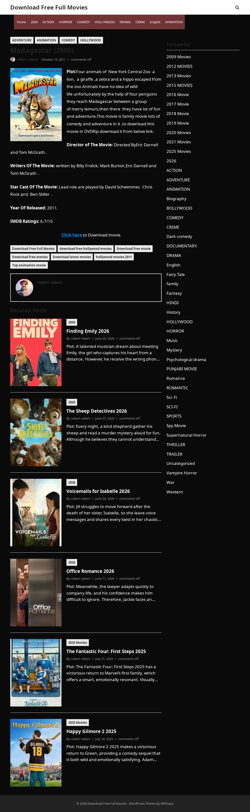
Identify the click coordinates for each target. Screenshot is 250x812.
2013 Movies (179, 75)
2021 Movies (179, 142)
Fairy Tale (176, 274)
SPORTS (174, 416)
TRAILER (175, 454)
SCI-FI (172, 407)
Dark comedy (179, 236)
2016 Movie (178, 94)
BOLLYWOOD (179, 208)
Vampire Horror (182, 473)
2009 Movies (179, 56)
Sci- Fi (172, 397)
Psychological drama (186, 359)
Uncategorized (181, 463)
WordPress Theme (142, 803)
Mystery (174, 350)
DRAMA (174, 255)
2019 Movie (178, 123)
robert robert (27, 59)
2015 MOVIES (179, 85)
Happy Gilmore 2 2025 (91, 731)
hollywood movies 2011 (114, 257)
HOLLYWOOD (90, 40)
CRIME (173, 227)
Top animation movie (29, 265)
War (171, 482)
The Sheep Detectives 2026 (96, 411)
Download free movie (134, 248)
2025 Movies (77, 642)
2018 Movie (178, 113)
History (173, 312)
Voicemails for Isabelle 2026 (98, 491)
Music (172, 340)
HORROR (175, 331)
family (172, 283)
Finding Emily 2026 (87, 331)
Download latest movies (72, 257)
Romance (176, 378)
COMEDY (68, 40)
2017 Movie (178, 104)
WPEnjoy (167, 803)
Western (175, 492)
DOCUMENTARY (182, 246)
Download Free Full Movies (49, 7)
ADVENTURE (21, 40)
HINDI (173, 302)
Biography (177, 198)
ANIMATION (46, 40)
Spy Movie (176, 425)
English (173, 265)
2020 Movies (179, 132)
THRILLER (176, 444)
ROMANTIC (177, 388)
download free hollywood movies (86, 248)
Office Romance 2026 (90, 571)
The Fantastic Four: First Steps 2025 (106, 651)
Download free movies (30, 257)
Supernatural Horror (187, 435)
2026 (71, 322)
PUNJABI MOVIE (182, 369)
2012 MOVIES (179, 66)
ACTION (174, 170)
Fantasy (174, 293)
